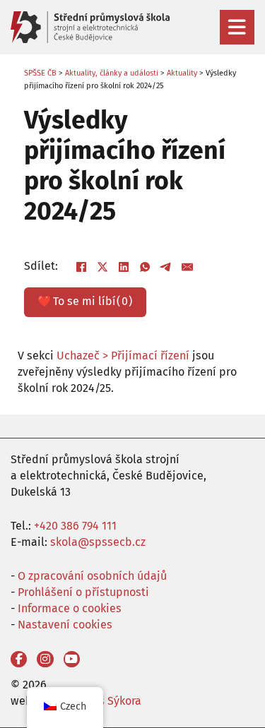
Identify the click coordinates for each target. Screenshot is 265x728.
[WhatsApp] (144, 267)
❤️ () (84, 301)
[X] (102, 267)
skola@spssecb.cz (98, 542)
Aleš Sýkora (112, 701)
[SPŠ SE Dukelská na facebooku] (19, 659)
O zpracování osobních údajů (92, 576)
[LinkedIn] (123, 267)
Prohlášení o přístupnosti (83, 592)
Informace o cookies (70, 608)
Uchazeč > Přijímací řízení (123, 355)
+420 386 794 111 (75, 525)
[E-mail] (187, 267)
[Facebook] (81, 267)
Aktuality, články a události (111, 73)
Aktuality (182, 73)
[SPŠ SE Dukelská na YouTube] (72, 659)
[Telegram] (166, 267)
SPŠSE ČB (40, 73)
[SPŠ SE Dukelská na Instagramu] (45, 659)
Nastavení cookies (65, 624)
